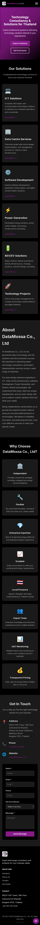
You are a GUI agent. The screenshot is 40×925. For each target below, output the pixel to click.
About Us (6, 877)
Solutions (6, 873)
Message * (10, 813)
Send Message (20, 834)
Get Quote (6, 884)
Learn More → (11, 117)
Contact (5, 880)
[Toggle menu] (36, 3)
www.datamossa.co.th (18, 757)
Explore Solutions (20, 43)
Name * (9, 768)
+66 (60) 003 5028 (16, 747)
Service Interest (12, 802)
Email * (8, 780)
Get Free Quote (20, 50)
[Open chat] (36, 921)
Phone (8, 791)
